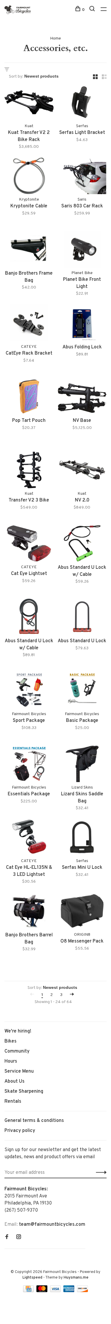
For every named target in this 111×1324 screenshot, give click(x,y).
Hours (10, 1061)
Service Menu (19, 1071)
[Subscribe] (100, 1172)
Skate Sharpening (23, 1091)
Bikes (10, 1041)
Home (55, 38)
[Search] (92, 9)
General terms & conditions (34, 1121)
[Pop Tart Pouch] (29, 397)
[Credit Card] (29, 1291)
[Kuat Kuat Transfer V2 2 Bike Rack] (29, 103)
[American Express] (69, 1291)
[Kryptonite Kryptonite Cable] (29, 177)
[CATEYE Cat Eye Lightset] (29, 544)
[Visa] (56, 1291)
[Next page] (72, 994)
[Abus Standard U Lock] (82, 618)
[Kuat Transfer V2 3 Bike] (29, 471)
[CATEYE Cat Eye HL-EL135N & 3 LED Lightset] (29, 838)
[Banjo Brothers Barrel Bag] (29, 911)
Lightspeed (32, 1277)
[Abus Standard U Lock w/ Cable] (82, 544)
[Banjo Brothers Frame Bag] (29, 250)
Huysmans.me (76, 1277)
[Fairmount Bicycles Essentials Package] (29, 764)
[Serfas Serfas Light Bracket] (82, 103)
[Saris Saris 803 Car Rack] (82, 177)
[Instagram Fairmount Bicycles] (18, 1238)
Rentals (12, 1102)
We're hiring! (17, 1031)
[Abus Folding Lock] (82, 323)
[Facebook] (6, 1238)
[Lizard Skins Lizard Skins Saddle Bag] (82, 764)
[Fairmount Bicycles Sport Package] (29, 691)
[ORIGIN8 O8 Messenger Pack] (82, 911)
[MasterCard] (42, 1291)
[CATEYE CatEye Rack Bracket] (29, 323)
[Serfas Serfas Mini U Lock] (82, 838)
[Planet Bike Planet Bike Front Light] (82, 250)
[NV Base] (82, 397)
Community (17, 1051)
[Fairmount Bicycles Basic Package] (82, 691)
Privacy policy (19, 1131)
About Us (14, 1081)
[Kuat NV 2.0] (82, 471)
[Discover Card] (82, 1291)
